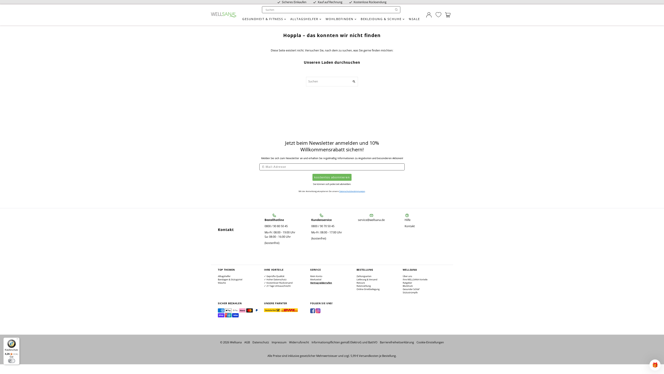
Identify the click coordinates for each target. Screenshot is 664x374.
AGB (247, 342)
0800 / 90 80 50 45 (276, 226)
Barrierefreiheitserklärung (397, 342)
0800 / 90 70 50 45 (322, 226)
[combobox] (328, 9)
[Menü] (17, 340)
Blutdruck (408, 285)
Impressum (279, 342)
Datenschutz (260, 342)
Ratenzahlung (364, 285)
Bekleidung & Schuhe (382, 19)
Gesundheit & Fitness (263, 19)
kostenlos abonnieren (332, 177)
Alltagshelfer (305, 19)
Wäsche (222, 282)
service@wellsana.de (371, 220)
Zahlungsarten (364, 276)
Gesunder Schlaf (411, 289)
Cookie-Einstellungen (430, 342)
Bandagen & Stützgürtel (230, 279)
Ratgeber (407, 282)
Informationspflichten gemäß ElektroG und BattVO (344, 342)
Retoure (361, 282)
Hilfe (408, 220)
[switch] (11, 361)
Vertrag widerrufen (321, 282)
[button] (655, 365)
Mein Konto (316, 276)
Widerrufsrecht (299, 342)
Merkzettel (315, 279)
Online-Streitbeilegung (368, 289)
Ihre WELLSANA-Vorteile (415, 279)
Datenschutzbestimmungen (352, 191)
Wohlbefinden (340, 19)
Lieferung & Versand (367, 279)
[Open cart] (447, 14)
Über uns (407, 276)
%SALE (414, 19)
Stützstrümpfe (410, 292)
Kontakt (410, 226)
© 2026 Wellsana (231, 342)
